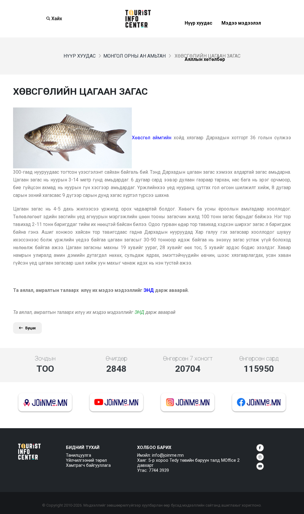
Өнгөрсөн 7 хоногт (188, 358)
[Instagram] (260, 457)
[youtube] (260, 466)
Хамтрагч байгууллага (88, 465)
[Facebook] (260, 448)
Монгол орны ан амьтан (134, 56)
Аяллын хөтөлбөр (205, 74)
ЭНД (139, 312)
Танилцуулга (78, 455)
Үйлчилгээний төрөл (86, 460)
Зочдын (45, 358)
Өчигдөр (116, 358)
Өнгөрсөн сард (259, 358)
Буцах (30, 328)
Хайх (56, 18)
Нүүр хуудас (198, 37)
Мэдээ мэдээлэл (241, 37)
